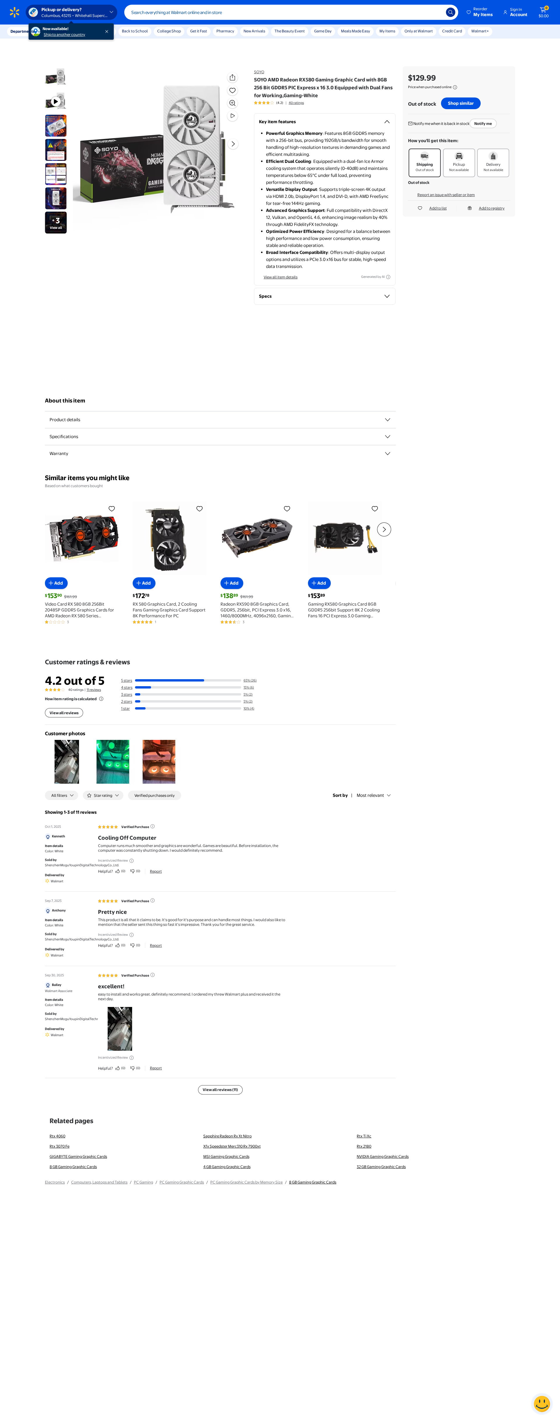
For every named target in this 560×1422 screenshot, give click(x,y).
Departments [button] (22, 31)
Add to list (438, 208)
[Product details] (387, 419)
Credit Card (452, 31)
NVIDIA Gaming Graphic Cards (383, 1156)
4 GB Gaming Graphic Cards (227, 1166)
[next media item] (233, 144)
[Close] (107, 31)
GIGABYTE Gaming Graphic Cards (78, 1156)
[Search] (450, 12)
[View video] (232, 116)
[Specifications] (387, 436)
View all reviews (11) (220, 1089)
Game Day (323, 31)
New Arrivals (254, 31)
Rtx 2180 (364, 1146)
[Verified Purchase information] (152, 826)
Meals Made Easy (355, 31)
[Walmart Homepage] (14, 12)
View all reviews (64, 712)
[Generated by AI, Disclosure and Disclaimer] (388, 277)
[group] (279, 102)
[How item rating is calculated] (101, 698)
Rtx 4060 (57, 1136)
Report (156, 871)
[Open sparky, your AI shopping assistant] (542, 1404)
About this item (65, 400)
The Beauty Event (289, 31)
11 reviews (94, 690)
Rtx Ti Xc (364, 1136)
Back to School (135, 31)
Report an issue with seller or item (446, 194)
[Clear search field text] (437, 12)
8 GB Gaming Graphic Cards (73, 1166)
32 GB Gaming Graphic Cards (381, 1166)
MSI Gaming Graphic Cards (226, 1156)
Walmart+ (480, 31)
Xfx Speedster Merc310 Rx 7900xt (232, 1146)
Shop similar (461, 103)
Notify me (483, 123)
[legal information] (455, 87)
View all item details (281, 277)
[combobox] (291, 12)
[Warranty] (387, 453)
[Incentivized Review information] (131, 860)
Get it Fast (198, 31)
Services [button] (58, 31)
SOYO (259, 71)
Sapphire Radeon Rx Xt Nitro (227, 1136)
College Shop (169, 31)
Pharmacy (225, 31)
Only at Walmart (419, 31)
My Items (387, 31)
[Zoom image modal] (232, 103)
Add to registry (492, 208)
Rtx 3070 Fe (59, 1146)
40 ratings (296, 102)
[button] (480, 12)
